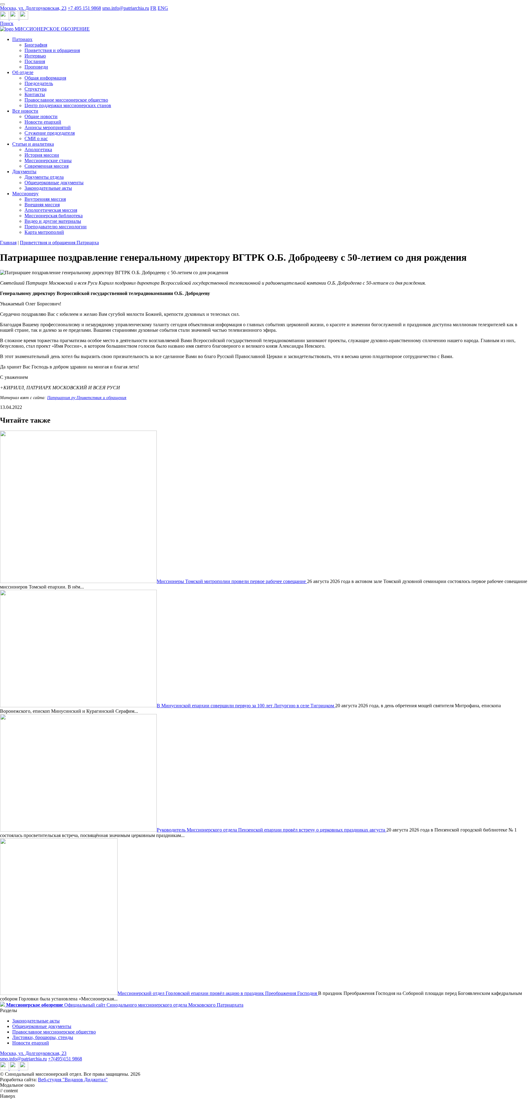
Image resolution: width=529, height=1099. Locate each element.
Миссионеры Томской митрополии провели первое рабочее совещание (232, 581)
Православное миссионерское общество (66, 100)
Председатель (38, 83)
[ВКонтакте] (15, 18)
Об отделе (22, 72)
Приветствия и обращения (52, 50)
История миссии (41, 155)
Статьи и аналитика (33, 144)
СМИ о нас (36, 138)
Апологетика (38, 149)
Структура (35, 89)
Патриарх (22, 39)
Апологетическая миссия (50, 210)
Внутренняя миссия (45, 199)
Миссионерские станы (48, 160)
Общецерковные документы (54, 182)
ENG (163, 8)
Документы (24, 171)
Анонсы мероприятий (47, 127)
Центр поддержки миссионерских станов (67, 105)
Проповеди (36, 66)
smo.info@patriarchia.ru (125, 8)
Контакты (34, 94)
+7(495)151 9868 (65, 1058)
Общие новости (41, 116)
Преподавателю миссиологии (55, 226)
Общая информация (45, 77)
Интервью (35, 55)
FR (153, 8)
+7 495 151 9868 (84, 8)
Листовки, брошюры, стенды (42, 1037)
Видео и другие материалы (52, 221)
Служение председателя (49, 133)
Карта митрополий (44, 232)
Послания (34, 61)
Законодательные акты (48, 188)
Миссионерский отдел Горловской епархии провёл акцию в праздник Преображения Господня (218, 993)
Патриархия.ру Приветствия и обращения (86, 397)
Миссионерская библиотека (53, 215)
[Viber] (24, 18)
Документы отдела (44, 177)
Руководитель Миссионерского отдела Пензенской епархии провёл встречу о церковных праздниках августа (271, 829)
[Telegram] (5, 18)
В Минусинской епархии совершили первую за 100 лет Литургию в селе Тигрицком (246, 705)
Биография (35, 44)
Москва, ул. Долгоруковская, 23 (33, 8)
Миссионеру (25, 193)
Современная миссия (46, 166)
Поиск (6, 23)
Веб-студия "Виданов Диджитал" (73, 1079)
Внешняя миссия (42, 204)
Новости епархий (42, 122)
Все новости (25, 111)
